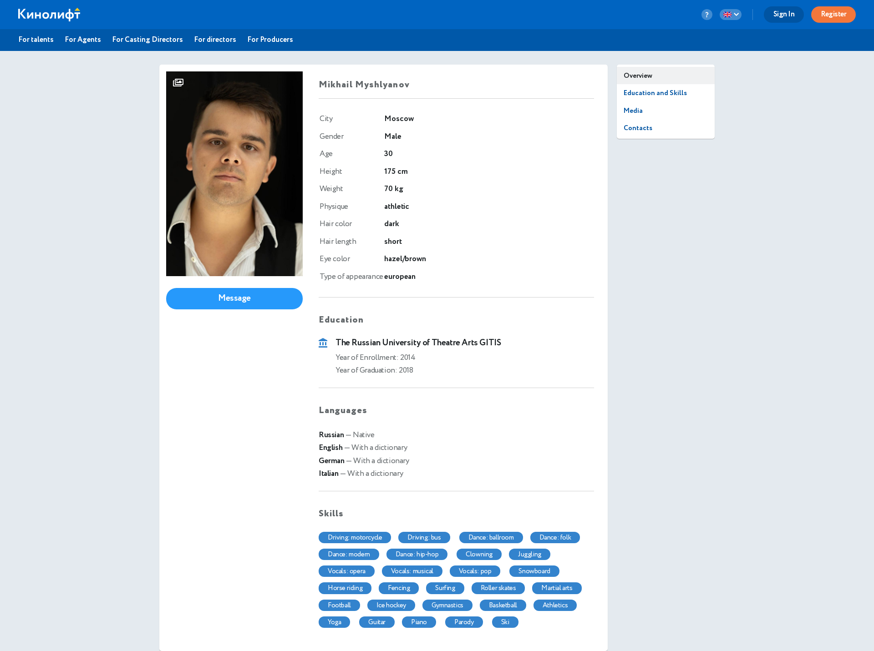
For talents (36, 40)
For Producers (270, 40)
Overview (638, 76)
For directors (215, 40)
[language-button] (731, 14)
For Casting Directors (147, 40)
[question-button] (706, 14)
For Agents (83, 40)
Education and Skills (655, 93)
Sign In (784, 14)
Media (633, 111)
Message (234, 298)
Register (833, 14)
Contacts (638, 128)
